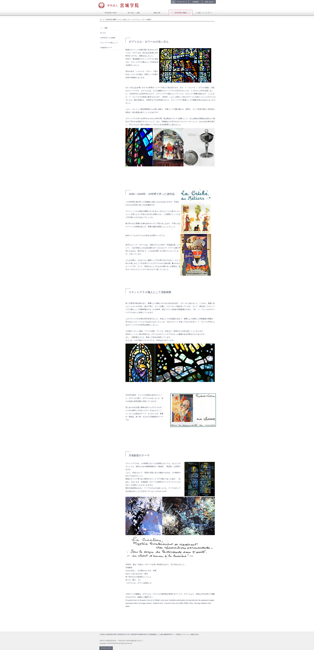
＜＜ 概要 (104, 28)
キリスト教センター (124, 19)
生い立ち (103, 33)
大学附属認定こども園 (155, 634)
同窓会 (179, 634)
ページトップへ (106, 648)
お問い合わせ (209, 2)
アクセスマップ (182, 2)
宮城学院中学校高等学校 (139, 634)
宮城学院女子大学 (123, 634)
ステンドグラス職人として (109, 43)
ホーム (102, 19)
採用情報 (195, 2)
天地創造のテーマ (106, 47)
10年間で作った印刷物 (107, 38)
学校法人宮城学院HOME (108, 634)
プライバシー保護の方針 (190, 634)
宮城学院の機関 (111, 19)
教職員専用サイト (169, 634)
